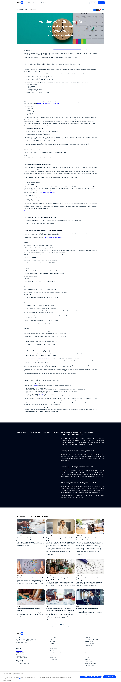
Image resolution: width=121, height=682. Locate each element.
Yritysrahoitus (31, 2)
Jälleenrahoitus (53, 659)
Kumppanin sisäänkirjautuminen (92, 639)
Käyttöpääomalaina (89, 665)
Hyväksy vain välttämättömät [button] (90, 676)
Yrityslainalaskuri (88, 655)
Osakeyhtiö (87, 659)
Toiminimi (87, 657)
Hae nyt (101, 2)
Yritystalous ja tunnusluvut (23, 9)
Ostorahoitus (53, 657)
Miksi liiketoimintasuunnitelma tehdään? (30, 578)
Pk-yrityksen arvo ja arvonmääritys (87, 608)
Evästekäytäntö (88, 645)
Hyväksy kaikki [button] (109, 676)
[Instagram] (20, 648)
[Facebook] (17, 648)
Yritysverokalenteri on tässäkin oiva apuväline (48, 103)
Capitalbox (35, 385)
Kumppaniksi (53, 643)
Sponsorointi (53, 641)
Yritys (38, 2)
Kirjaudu (93, 2)
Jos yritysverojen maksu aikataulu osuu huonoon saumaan (38, 358)
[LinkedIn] (18, 648)
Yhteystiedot (88, 637)
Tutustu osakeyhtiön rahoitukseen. (32, 210)
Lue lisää (19, 678)
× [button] (119, 673)
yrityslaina (40, 394)
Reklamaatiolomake (89, 643)
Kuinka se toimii (54, 637)
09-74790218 (19, 651)
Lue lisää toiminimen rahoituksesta (46, 192)
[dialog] (60, 677)
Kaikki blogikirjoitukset (60, 625)
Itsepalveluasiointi (89, 641)
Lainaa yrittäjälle (88, 661)
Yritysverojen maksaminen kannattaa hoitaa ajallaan (67, 49)
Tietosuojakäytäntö (89, 647)
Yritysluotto (53, 655)
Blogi (51, 639)
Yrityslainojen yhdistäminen (91, 663)
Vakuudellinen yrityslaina (56, 653)
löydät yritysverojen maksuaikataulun (53, 237)
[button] (40, 680)
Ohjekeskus (44, 2)
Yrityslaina (52, 650)
